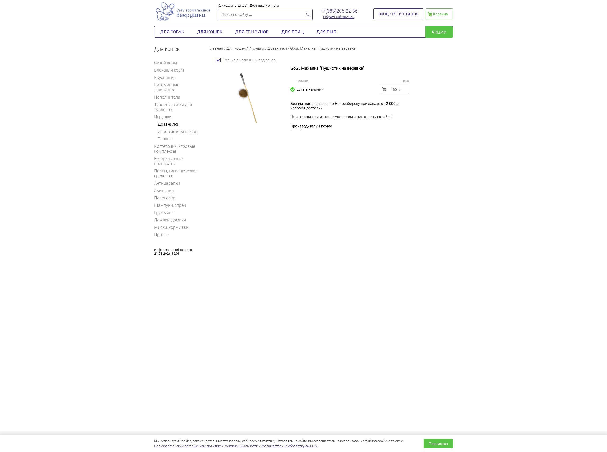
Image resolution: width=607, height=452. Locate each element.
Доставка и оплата (264, 5)
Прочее (161, 234)
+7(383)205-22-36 (339, 11)
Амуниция (164, 190)
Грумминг (163, 212)
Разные (165, 138)
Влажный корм (169, 70)
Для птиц (292, 32)
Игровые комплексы (178, 131)
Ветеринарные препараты (168, 161)
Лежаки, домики (170, 219)
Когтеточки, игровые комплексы (174, 149)
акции (439, 32)
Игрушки (162, 116)
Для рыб (326, 32)
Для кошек (209, 32)
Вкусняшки (165, 77)
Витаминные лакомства (166, 87)
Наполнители (167, 97)
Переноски (164, 197)
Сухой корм (165, 62)
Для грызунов (252, 32)
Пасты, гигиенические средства (176, 173)
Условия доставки (306, 108)
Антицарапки (167, 183)
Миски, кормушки (171, 227)
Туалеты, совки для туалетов (173, 107)
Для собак (172, 32)
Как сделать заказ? (233, 5)
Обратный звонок (338, 17)
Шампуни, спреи (170, 205)
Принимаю (438, 443)
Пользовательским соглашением (180, 446)
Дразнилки (168, 124)
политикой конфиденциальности (232, 446)
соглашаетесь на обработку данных (289, 446)
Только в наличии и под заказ (249, 60)
